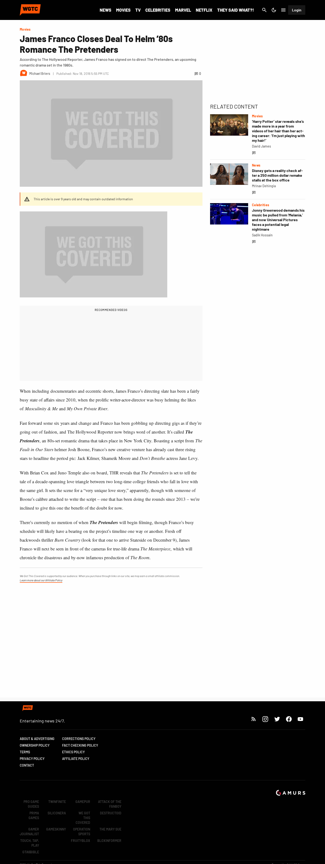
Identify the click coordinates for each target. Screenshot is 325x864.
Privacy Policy (32, 759)
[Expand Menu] (283, 10)
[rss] (253, 719)
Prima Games (34, 815)
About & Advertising (37, 739)
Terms (25, 752)
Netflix (204, 10)
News (105, 10)
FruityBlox (80, 841)
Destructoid (110, 813)
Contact (27, 765)
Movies (123, 10)
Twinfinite (57, 802)
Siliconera (57, 813)
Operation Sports (81, 831)
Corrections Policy (78, 739)
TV (138, 10)
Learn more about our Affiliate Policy (41, 580)
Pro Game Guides (31, 804)
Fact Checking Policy (80, 745)
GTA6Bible (30, 852)
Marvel (183, 10)
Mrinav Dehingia (264, 186)
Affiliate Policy (75, 759)
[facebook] (289, 719)
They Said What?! (235, 10)
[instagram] (265, 719)
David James (261, 146)
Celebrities (157, 10)
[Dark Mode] (274, 10)
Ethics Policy (73, 752)
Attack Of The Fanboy (109, 804)
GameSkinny (56, 829)
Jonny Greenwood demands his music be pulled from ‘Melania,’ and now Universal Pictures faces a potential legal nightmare (278, 219)
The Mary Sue (110, 829)
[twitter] (277, 719)
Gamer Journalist (29, 831)
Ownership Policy (34, 745)
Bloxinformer (109, 841)
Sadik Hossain (262, 235)
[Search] (264, 10)
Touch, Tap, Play (29, 843)
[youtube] (300, 719)
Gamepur (82, 802)
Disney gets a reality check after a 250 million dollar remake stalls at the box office (277, 175)
